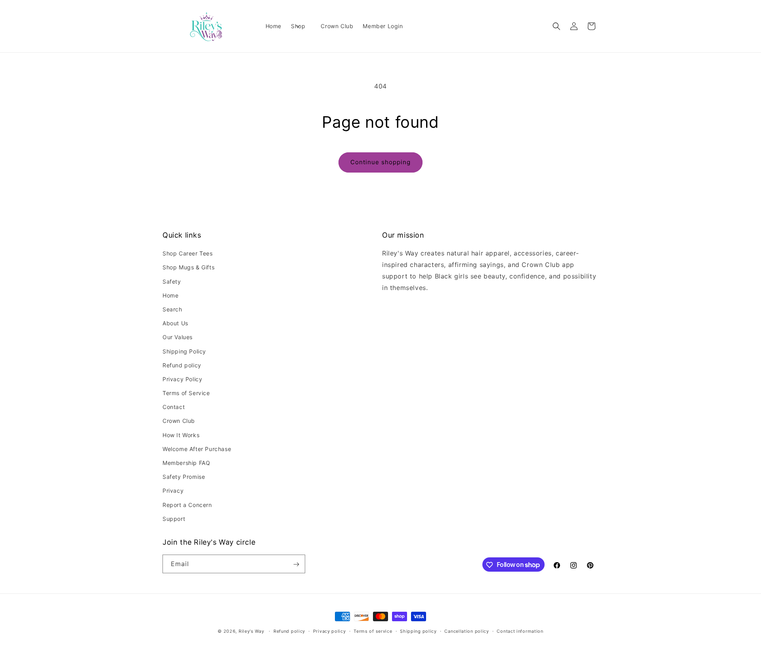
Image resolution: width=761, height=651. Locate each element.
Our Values (178, 337)
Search (172, 309)
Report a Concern (187, 504)
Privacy (173, 491)
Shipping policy (418, 631)
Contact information (520, 631)
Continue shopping (380, 162)
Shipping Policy (184, 351)
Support (174, 518)
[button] (301, 26)
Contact (174, 407)
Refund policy (182, 365)
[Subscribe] (296, 564)
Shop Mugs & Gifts (188, 267)
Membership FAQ (186, 462)
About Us (175, 323)
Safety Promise (184, 476)
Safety (172, 281)
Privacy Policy (182, 379)
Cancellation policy (466, 631)
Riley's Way (251, 631)
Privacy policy (329, 631)
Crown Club (179, 421)
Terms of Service (186, 393)
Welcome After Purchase (197, 449)
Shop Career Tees (188, 253)
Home (170, 295)
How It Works (181, 435)
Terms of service (373, 631)
